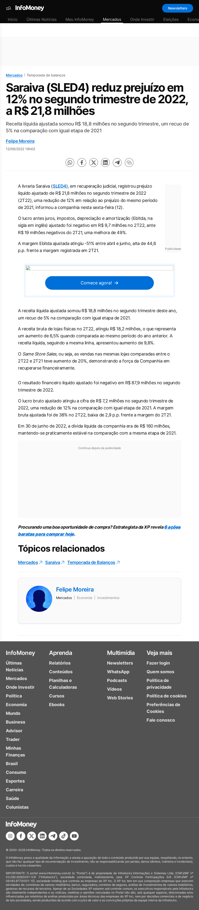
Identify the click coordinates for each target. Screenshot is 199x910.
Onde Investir (142, 19)
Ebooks (57, 704)
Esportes (15, 781)
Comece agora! (96, 282)
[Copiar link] (129, 162)
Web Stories (120, 697)
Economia (16, 704)
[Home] (30, 8)
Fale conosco (161, 720)
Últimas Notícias (41, 19)
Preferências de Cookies (163, 708)
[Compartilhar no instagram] (10, 836)
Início (12, 19)
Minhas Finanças (15, 751)
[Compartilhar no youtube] (74, 836)
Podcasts (117, 680)
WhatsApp (118, 671)
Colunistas (17, 807)
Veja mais (159, 652)
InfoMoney (20, 652)
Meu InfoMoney (80, 19)
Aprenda (60, 652)
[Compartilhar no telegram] (117, 162)
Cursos (56, 695)
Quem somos (160, 671)
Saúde (12, 798)
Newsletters (177, 8)
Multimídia (121, 652)
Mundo (13, 713)
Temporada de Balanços (91, 562)
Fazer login (158, 663)
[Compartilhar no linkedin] (105, 162)
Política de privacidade (159, 684)
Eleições (171, 19)
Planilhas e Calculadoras (63, 684)
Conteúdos (61, 671)
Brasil (12, 763)
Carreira (14, 789)
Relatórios (60, 663)
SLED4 (59, 186)
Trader (13, 739)
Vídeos (114, 689)
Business (15, 722)
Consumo (16, 772)
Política (14, 695)
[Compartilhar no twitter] (93, 162)
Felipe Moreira (20, 141)
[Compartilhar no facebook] (81, 162)
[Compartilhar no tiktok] (63, 836)
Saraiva (52, 562)
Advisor (14, 730)
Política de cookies (167, 695)
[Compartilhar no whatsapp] (70, 162)
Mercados (112, 19)
